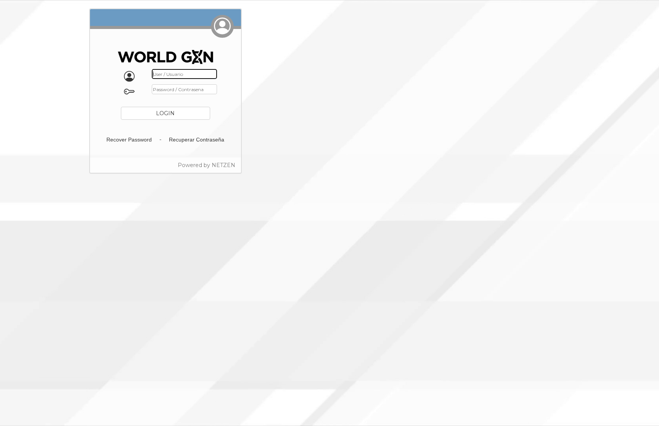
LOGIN (165, 113)
